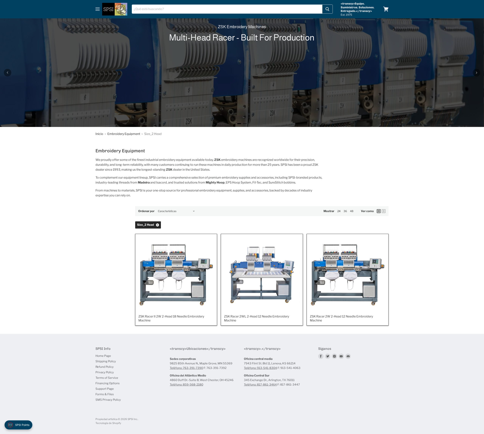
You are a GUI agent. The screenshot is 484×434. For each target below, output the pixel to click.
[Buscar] (327, 9)
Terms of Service (106, 378)
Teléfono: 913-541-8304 (260, 368)
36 (345, 211)
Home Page (103, 356)
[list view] (383, 211)
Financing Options (107, 383)
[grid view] (379, 211)
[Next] (476, 72)
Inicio (99, 134)
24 (339, 211)
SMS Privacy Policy (108, 399)
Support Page (104, 388)
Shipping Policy (105, 361)
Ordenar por (146, 211)
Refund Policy (104, 367)
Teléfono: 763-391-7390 (186, 368)
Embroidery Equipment (123, 134)
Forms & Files (104, 394)
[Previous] (7, 72)
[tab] (239, 123)
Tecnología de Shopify (108, 423)
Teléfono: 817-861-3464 (260, 384)
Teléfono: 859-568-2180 (186, 384)
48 (351, 211)
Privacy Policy (104, 372)
